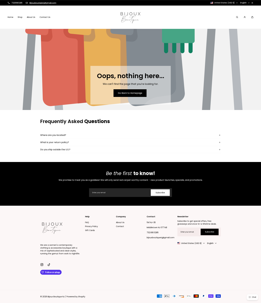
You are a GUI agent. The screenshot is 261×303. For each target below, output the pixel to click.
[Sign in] (245, 17)
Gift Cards (90, 230)
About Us (120, 222)
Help (87, 217)
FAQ (87, 222)
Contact (120, 226)
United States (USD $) (224, 2)
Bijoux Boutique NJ (56, 296)
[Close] (252, 3)
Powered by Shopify (76, 296)
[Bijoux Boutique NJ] (130, 17)
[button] (252, 17)
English (243, 2)
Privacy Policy (91, 226)
